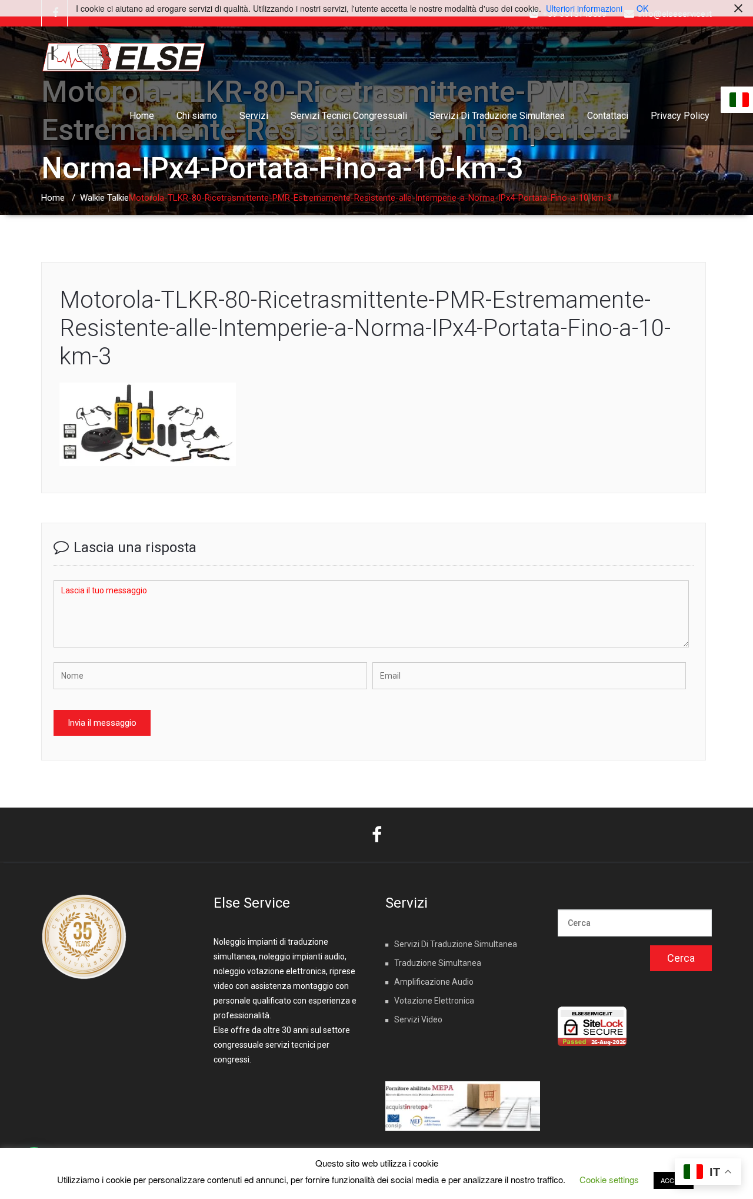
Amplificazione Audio (434, 982)
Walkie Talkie (104, 197)
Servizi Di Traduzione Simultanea (497, 115)
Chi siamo (196, 115)
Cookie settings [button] (609, 1179)
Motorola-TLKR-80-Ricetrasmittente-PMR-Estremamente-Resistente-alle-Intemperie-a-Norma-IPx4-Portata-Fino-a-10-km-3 (365, 328)
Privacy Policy (680, 115)
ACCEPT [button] (674, 1180)
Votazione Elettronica (434, 1000)
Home (141, 115)
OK (642, 8)
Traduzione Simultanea (437, 963)
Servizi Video (418, 1019)
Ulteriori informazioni (584, 8)
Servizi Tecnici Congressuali (349, 115)
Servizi (253, 115)
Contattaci (607, 115)
